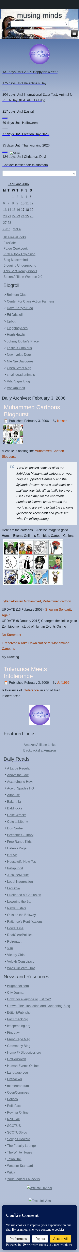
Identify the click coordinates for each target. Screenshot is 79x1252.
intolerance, (31, 690)
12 (31, 203)
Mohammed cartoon (57, 601)
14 (9, 209)
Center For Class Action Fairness (30, 301)
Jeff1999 (63, 682)
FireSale (9, 243)
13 (5, 209)
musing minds (39, 15)
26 (31, 216)
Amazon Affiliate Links (40, 744)
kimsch (62, 421)
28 (9, 222)
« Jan (6, 229)
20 (5, 216)
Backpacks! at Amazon (39, 750)
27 (5, 222)
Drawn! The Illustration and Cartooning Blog (38, 1006)
